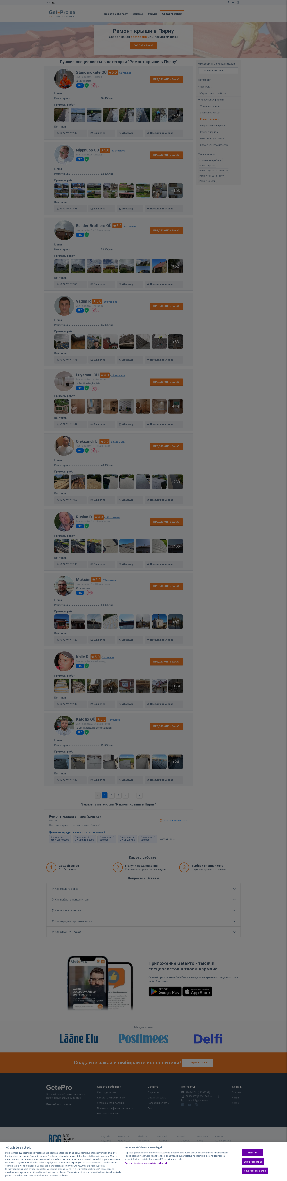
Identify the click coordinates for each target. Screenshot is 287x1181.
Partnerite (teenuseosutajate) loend (146, 1163)
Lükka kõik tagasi (253, 1161)
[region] (143, 1161)
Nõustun (252, 1152)
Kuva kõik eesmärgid (255, 1170)
